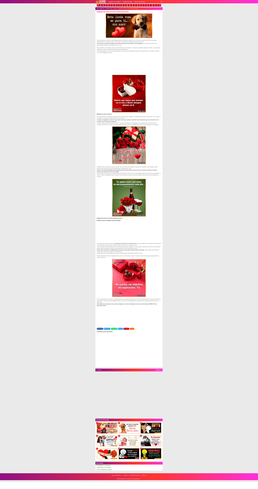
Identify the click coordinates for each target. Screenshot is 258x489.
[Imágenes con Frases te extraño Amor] (151, 440)
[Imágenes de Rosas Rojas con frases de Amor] (107, 453)
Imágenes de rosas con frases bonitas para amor (113, 12)
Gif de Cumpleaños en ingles (104, 469)
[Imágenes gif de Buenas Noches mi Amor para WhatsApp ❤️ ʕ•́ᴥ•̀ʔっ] (151, 428)
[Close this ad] (257, 481)
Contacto (125, 475)
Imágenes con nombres (115, 1)
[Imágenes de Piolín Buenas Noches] (151, 453)
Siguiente (158, 370)
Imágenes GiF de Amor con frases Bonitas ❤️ (130, 478)
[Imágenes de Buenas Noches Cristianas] (129, 440)
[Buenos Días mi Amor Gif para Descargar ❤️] (129, 428)
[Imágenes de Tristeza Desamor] (129, 453)
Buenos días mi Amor (139, 1)
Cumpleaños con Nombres (104, 465)
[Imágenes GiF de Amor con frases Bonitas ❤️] (100, 1)
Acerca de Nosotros (116, 475)
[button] (98, 5)
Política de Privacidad (134, 475)
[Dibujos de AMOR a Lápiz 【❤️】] (107, 440)
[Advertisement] (129, 64)
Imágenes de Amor (127, 1)
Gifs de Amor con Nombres (104, 467)
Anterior (100, 370)
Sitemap (144, 475)
